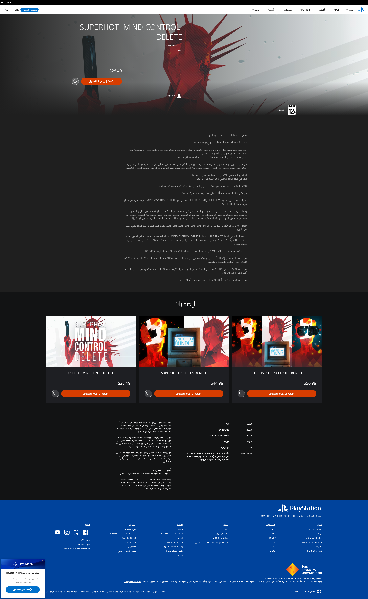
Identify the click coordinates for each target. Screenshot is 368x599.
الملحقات (272, 546)
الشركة (319, 546)
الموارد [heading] (132, 524)
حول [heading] (319, 524)
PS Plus (305, 9)
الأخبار (272, 9)
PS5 (274, 529)
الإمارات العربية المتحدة (305, 591)
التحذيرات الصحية (129, 542)
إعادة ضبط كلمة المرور (173, 546)
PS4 (274, 533)
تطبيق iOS (85, 540)
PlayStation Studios (313, 538)
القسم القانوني (159, 591)
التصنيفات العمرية (129, 538)
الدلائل (180, 555)
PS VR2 (272, 538)
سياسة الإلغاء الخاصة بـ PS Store (122, 533)
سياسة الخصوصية (143, 591)
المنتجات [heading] (271, 524)
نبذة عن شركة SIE (314, 529)
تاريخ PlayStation (314, 551)
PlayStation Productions (311, 542)
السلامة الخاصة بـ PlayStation (170, 533)
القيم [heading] (226, 524)
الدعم (257, 9)
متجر (350, 9)
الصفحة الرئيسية (315, 516)
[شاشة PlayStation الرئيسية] (361, 10)
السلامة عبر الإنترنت (221, 538)
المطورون (132, 546)
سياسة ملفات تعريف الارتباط (78, 591)
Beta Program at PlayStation (76, 548)
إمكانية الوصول (222, 533)
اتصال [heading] (87, 524)
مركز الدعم (178, 529)
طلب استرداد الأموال (174, 551)
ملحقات (288, 9)
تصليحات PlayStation (174, 542)
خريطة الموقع (98, 591)
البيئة (227, 529)
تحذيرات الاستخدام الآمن (161, 470)
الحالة (180, 538)
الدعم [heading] (180, 524)
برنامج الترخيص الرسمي (127, 551)
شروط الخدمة (130, 529)
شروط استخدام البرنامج (55, 591)
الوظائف (318, 533)
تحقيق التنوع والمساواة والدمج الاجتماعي (212, 542)
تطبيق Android (83, 544)
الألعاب (322, 9)
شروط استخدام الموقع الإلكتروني (120, 591)
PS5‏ (337, 9)
